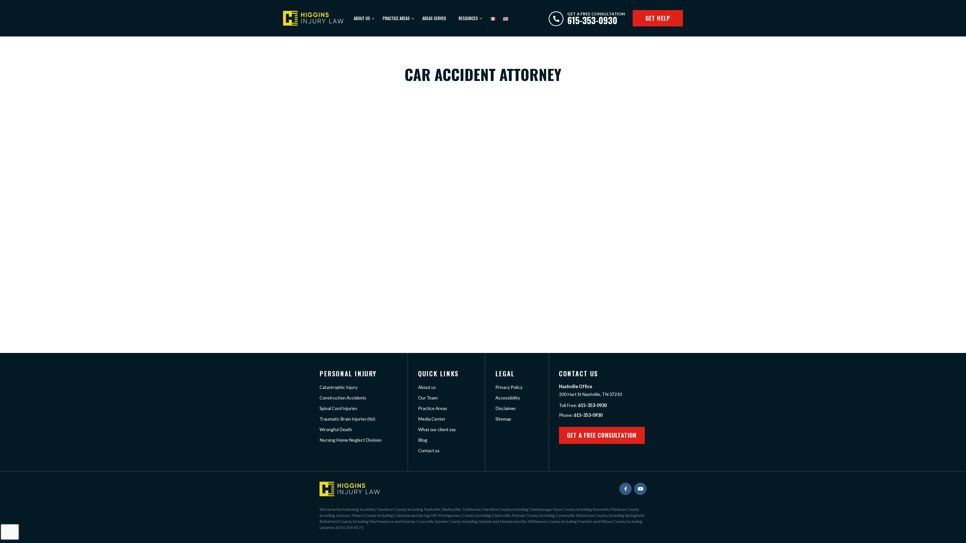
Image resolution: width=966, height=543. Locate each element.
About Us (362, 18)
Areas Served (434, 18)
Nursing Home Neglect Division (350, 440)
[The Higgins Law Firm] (313, 18)
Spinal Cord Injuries (338, 408)
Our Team (427, 397)
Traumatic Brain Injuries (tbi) (347, 419)
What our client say (437, 429)
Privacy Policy (508, 387)
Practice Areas (396, 18)
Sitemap (503, 419)
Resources (468, 18)
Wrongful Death (335, 429)
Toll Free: (583, 405)
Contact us (428, 450)
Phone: (580, 415)
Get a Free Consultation (602, 434)
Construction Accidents (342, 397)
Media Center (432, 419)
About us (427, 387)
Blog (422, 440)
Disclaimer (505, 408)
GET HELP (658, 17)
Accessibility (507, 397)
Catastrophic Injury (338, 387)
